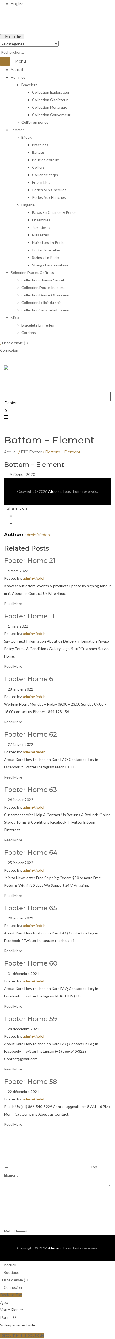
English (17, 3)
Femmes (18, 129)
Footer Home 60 (30, 963)
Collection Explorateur (51, 92)
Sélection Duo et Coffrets (32, 272)
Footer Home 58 (30, 1081)
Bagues (38, 152)
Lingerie (28, 205)
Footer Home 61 (30, 679)
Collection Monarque (49, 107)
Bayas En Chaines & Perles (54, 212)
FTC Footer (31, 452)
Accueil (17, 69)
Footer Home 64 (30, 852)
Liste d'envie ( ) (15, 342)
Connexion (9, 350)
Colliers (38, 167)
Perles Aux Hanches (49, 197)
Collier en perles (34, 122)
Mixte (15, 317)
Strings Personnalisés (50, 265)
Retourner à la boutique (22, 1335)
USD (4, 29)
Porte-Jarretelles (46, 250)
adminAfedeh (37, 535)
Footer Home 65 (30, 908)
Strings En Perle (45, 257)
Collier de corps (45, 175)
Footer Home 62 (30, 734)
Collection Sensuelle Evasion (45, 310)
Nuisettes (40, 235)
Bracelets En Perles (37, 325)
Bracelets (29, 84)
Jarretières (41, 227)
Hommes (18, 77)
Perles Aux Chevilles (49, 190)
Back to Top (11, 1295)
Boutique (11, 1272)
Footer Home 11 (29, 616)
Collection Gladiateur (50, 99)
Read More (13, 603)
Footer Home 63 (30, 790)
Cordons (28, 332)
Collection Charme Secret (42, 280)
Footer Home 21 (30, 560)
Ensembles (41, 182)
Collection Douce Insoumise (44, 287)
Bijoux (26, 137)
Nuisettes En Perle (48, 242)
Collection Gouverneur (51, 114)
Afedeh (54, 491)
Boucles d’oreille (45, 159)
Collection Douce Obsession (45, 295)
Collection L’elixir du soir (41, 302)
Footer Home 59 (30, 1019)
